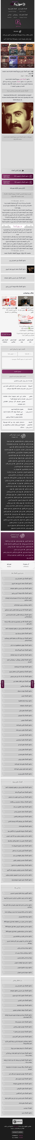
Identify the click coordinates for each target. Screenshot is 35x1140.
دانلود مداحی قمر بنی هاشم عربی (22, 936)
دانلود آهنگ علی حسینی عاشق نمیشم (21, 588)
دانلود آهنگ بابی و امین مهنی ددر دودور (20, 797)
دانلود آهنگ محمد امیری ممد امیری (22, 584)
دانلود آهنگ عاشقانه (26, 706)
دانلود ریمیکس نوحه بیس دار (23, 953)
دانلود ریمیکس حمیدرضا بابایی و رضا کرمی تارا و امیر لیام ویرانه (18, 1042)
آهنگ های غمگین (13, 341)
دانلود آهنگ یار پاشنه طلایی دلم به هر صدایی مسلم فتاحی (19, 616)
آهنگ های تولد (22, 341)
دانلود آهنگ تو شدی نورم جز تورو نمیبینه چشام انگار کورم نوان (18, 1016)
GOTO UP (19, 1122)
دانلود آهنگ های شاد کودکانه (23, 764)
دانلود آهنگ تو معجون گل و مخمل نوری (20, 672)
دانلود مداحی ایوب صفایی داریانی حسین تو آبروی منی (18, 899)
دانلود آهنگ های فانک (25, 826)
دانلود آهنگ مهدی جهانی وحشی (22, 1027)
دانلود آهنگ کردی (27, 696)
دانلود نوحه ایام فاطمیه (25, 701)
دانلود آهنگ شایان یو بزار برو (24, 634)
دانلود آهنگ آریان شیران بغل (23, 1079)
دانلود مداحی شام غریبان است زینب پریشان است (18, 912)
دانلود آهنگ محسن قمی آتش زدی (22, 1037)
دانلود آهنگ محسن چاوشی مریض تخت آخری (19, 870)
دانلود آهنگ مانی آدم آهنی (24, 1093)
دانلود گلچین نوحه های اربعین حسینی (21, 893)
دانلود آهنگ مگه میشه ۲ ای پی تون (22, 593)
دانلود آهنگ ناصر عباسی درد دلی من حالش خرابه (18, 1098)
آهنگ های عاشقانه (5, 341)
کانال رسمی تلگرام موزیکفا (17, 188)
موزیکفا (17, 3)
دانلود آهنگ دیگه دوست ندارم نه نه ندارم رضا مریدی (19, 1068)
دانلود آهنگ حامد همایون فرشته (22, 1084)
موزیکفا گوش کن (6, 334)
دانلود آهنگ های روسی (25, 750)
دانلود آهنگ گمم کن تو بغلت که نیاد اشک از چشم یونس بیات (18, 1061)
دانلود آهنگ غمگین (26, 686)
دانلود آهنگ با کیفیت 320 (21, 176)
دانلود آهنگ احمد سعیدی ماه (23, 1022)
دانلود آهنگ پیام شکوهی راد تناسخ (22, 865)
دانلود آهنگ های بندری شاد (24, 730)
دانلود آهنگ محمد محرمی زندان (23, 812)
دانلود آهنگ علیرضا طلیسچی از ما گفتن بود (20, 831)
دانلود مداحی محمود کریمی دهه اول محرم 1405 (18, 927)
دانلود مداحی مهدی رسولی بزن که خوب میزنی (19, 836)
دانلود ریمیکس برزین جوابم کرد (23, 605)
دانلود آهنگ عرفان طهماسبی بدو (22, 856)
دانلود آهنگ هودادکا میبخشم (23, 667)
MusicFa (16, 31)
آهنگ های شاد (30, 341)
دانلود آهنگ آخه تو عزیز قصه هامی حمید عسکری (18, 610)
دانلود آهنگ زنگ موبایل (25, 716)
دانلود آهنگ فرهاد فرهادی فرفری (22, 1010)
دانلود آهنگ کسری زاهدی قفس (23, 817)
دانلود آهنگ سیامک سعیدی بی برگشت (21, 802)
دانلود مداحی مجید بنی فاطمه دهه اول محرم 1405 (18, 922)
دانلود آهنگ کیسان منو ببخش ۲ (23, 1032)
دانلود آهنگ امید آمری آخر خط (23, 650)
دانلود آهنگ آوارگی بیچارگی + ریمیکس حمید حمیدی (19, 661)
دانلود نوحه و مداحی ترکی (24, 948)
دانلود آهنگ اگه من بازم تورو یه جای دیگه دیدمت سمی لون (18, 623)
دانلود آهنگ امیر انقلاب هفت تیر (22, 681)
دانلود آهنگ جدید (27, 1113)
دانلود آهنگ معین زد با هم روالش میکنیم (20, 841)
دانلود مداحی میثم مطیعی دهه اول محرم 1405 (19, 932)
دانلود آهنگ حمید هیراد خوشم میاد (22, 880)
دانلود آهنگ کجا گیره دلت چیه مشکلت (21, 655)
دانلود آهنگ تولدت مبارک (25, 691)
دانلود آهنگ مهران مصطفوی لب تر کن (21, 645)
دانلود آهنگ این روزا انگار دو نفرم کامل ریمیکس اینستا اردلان (18, 639)
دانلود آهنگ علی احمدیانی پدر (23, 579)
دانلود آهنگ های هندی (25, 755)
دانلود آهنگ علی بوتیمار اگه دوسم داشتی (20, 821)
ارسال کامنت (17, 372)
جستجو (18, 26)
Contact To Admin (17, 1132)
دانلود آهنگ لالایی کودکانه (24, 725)
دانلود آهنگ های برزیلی (25, 759)
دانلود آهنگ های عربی (25, 735)
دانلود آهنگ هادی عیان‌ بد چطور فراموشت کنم (19, 629)
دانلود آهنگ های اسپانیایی (24, 740)
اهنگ (18, 82)
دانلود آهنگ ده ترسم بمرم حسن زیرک (21, 1048)
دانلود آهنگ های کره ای (25, 745)
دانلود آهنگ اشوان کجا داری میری (22, 996)
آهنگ (22, 76)
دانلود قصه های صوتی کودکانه (23, 769)
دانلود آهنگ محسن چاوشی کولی (22, 860)
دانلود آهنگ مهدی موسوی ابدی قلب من (20, 1074)
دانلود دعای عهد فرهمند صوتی (23, 963)
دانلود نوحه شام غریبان (25, 917)
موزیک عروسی (28, 1108)
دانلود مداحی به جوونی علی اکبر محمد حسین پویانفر (19, 942)
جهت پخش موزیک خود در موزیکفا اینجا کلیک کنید (17, 39)
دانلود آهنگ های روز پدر (25, 774)
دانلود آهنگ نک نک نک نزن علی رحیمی (21, 677)
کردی (21, 79)
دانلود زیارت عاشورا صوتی (25, 968)
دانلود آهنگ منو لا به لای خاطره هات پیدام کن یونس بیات (19, 1054)
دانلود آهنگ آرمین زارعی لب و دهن (22, 851)
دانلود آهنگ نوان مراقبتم (24, 1005)
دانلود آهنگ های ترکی (25, 711)
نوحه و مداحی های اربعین (24, 958)
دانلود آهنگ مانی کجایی (25, 1000)
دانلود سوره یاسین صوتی (24, 973)
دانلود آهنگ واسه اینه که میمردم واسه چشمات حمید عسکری (18, 599)
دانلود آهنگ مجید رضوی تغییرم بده (22, 846)
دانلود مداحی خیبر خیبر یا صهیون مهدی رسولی (19, 875)
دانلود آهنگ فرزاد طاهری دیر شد (22, 807)
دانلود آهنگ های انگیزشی (24, 1089)
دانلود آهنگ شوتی (26, 720)
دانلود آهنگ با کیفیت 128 (21, 182)
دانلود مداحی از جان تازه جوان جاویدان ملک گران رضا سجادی (17, 906)
